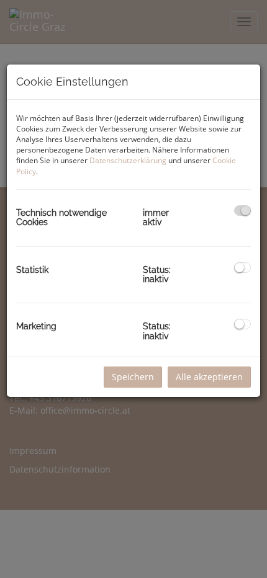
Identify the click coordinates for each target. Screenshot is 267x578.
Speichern (133, 377)
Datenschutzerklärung (127, 160)
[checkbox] (242, 210)
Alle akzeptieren (209, 377)
